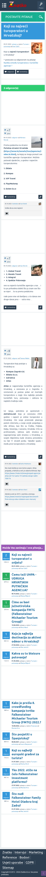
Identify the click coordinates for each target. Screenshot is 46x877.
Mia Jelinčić (24, 647)
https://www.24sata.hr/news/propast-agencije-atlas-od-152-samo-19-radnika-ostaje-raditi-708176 (23, 475)
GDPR (30, 862)
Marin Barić (23, 489)
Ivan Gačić (16, 46)
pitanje (14, 44)
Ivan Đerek (23, 203)
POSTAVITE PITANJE (19, 17)
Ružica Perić (25, 764)
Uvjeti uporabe (12, 862)
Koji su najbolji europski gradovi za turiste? (25, 754)
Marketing (36, 852)
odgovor (15, 138)
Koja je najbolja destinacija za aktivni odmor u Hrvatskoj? (26, 637)
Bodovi (24, 857)
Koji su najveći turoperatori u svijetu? (22, 558)
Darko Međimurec (25, 463)
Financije (34, 726)
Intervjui (20, 852)
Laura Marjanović (26, 744)
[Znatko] (17, 4)
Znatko (7, 852)
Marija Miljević (25, 596)
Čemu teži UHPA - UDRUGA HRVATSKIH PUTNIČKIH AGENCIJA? (24, 582)
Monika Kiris (16, 728)
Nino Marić (24, 627)
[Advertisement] (23, 108)
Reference (9, 857)
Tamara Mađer (25, 358)
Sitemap (8, 867)
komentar (15, 203)
